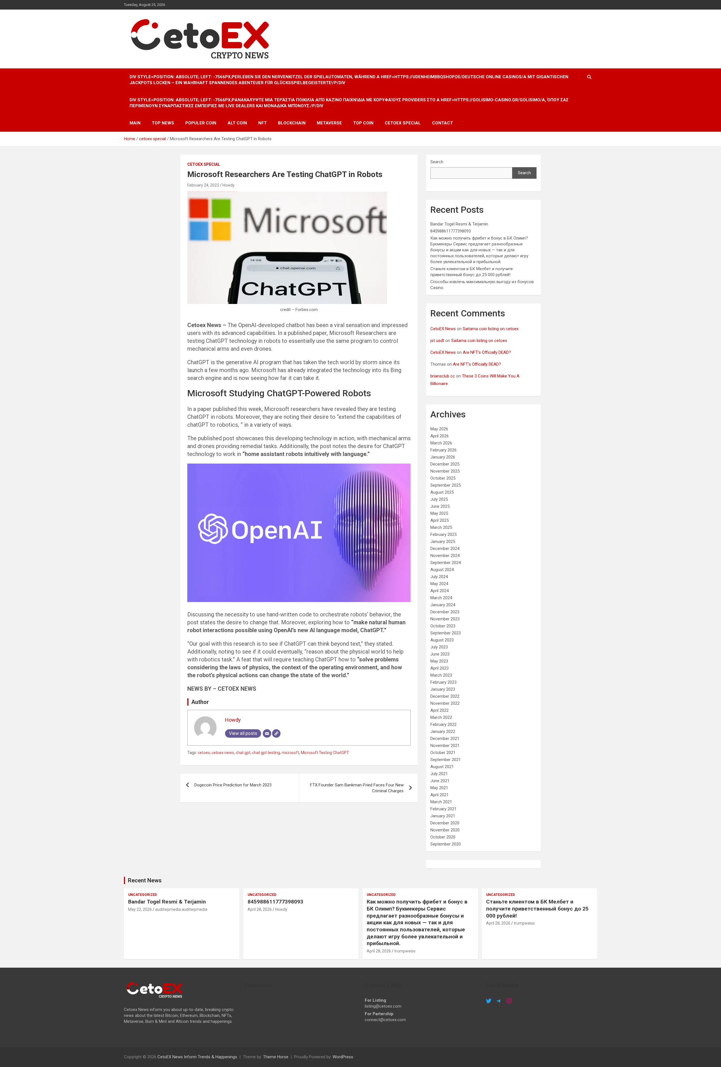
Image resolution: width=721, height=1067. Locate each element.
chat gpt (243, 752)
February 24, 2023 (203, 185)
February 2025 (443, 534)
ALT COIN (237, 123)
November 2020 (445, 830)
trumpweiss (404, 951)
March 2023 (441, 675)
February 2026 (443, 450)
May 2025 (439, 513)
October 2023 (442, 625)
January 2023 (442, 689)
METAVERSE (329, 123)
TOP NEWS (163, 123)
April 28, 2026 (260, 909)
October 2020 (442, 837)
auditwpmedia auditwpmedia (181, 909)
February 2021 (443, 808)
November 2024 (445, 555)
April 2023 (439, 668)
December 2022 (444, 696)
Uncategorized (142, 895)
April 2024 (439, 590)
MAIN (135, 123)
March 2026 (441, 443)
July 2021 (439, 773)
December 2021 (444, 738)
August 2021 (442, 766)
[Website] (276, 733)
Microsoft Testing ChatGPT (325, 752)
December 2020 (444, 823)
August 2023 (442, 640)
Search (436, 161)
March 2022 (441, 717)
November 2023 (445, 618)
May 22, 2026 (140, 909)
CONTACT (442, 123)
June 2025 (439, 506)
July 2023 (439, 647)
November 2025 (445, 471)
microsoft (290, 752)
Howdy (228, 185)
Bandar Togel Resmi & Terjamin (459, 224)
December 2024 (444, 548)
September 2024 (445, 562)
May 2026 (439, 428)
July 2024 (439, 576)
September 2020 (445, 844)
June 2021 (439, 780)
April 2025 (439, 520)
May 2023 (439, 661)
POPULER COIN (200, 123)
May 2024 (439, 583)
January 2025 (442, 541)
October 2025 (442, 478)
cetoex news (223, 752)
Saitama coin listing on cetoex (491, 328)
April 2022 (439, 710)
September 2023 (445, 633)
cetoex (204, 752)
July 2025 (439, 499)
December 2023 (444, 611)
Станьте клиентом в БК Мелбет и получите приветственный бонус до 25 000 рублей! (537, 908)
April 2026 (439, 436)
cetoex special (403, 123)
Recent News (145, 880)
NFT (262, 123)
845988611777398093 (450, 231)
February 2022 (443, 724)
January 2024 (442, 604)
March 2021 (441, 801)
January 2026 (442, 457)
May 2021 (439, 787)
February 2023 (443, 682)
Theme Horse (275, 1056)
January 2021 (442, 815)
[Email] (267, 733)
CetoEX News (443, 328)
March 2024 (441, 597)
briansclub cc (442, 376)
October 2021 (442, 752)
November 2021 (445, 745)
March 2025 (441, 527)
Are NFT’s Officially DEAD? (487, 352)
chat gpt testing (266, 752)
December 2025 (444, 464)
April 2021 (439, 794)
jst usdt (437, 340)
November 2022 (445, 703)
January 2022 (442, 731)
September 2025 (445, 485)
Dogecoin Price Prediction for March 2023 (233, 785)
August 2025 (442, 492)
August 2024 (442, 569)
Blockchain (292, 123)
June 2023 (439, 654)
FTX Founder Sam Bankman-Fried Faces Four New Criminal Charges (357, 787)
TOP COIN (363, 123)
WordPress (343, 1056)
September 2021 (445, 759)
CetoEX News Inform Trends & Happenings (197, 1056)
